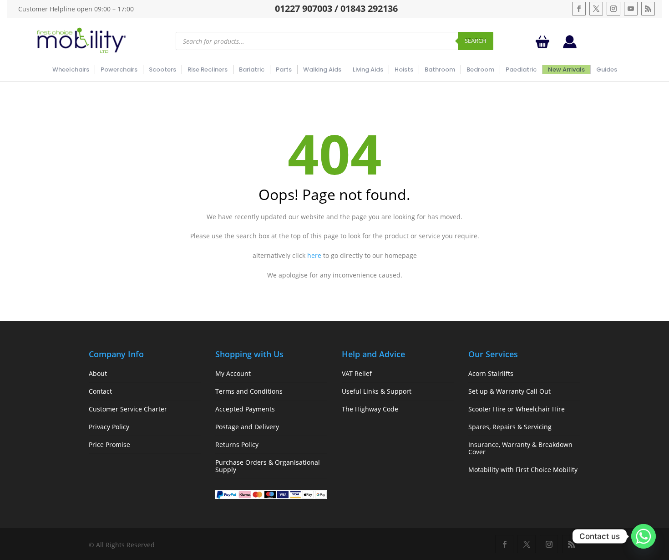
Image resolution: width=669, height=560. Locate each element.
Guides (606, 69)
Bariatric (251, 69)
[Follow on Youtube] (631, 8)
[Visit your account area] (570, 45)
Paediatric (521, 69)
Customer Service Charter (128, 409)
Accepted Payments (245, 409)
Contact (100, 391)
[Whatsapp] (643, 536)
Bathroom (440, 69)
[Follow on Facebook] (579, 8)
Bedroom (480, 69)
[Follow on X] (596, 8)
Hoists (404, 69)
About (98, 373)
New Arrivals (566, 69)
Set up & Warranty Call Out (509, 391)
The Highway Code (370, 409)
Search (476, 40)
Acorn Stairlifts (490, 373)
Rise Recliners (208, 69)
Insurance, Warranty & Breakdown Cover (520, 448)
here (314, 255)
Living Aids (368, 69)
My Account (233, 373)
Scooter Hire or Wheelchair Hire (516, 409)
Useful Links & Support (376, 391)
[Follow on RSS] (648, 8)
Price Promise (109, 444)
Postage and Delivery (247, 426)
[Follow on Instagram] (613, 8)
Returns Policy (236, 444)
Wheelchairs (70, 69)
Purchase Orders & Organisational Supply (267, 466)
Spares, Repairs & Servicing (510, 426)
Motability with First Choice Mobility (523, 469)
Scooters (162, 69)
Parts (284, 69)
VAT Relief (357, 373)
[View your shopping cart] (544, 42)
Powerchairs (119, 69)
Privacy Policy (109, 426)
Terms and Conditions (249, 391)
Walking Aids (322, 69)
